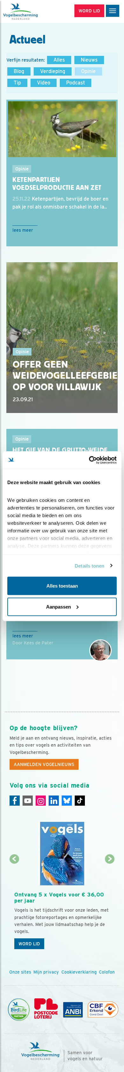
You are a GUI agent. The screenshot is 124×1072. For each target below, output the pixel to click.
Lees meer (22, 230)
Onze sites (20, 972)
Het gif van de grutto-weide (60, 450)
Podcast (75, 83)
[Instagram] (41, 801)
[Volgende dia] (110, 906)
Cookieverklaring (79, 972)
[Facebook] (15, 801)
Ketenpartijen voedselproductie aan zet (56, 183)
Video (43, 83)
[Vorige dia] (14, 906)
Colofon (107, 972)
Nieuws (89, 60)
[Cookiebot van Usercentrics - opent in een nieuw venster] (89, 460)
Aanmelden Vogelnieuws (44, 764)
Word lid (29, 943)
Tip (17, 83)
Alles (59, 60)
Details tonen (89, 565)
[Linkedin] (54, 801)
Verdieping (52, 71)
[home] (31, 11)
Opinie (88, 71)
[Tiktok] (80, 801)
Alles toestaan (62, 586)
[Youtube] (28, 801)
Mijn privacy (46, 972)
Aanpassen (58, 606)
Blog (19, 71)
